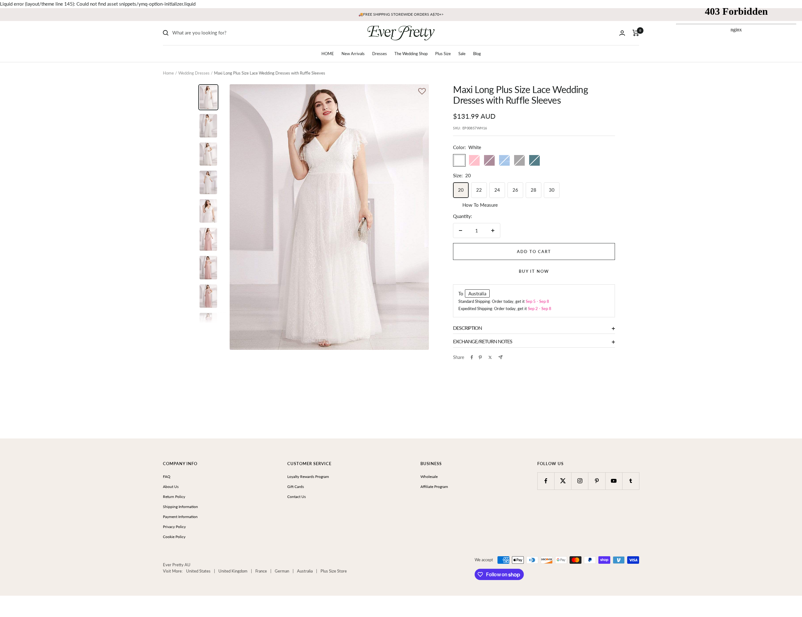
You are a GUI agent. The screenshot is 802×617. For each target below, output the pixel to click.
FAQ (166, 476)
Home (168, 72)
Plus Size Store (333, 570)
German (282, 570)
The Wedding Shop (411, 53)
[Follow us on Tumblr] (630, 481)
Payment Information (180, 516)
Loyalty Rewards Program (308, 476)
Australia (305, 570)
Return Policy (174, 496)
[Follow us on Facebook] (546, 481)
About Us (171, 486)
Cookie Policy (174, 536)
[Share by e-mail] (500, 357)
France (261, 570)
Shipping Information (180, 506)
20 (461, 190)
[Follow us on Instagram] (579, 481)
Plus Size (443, 53)
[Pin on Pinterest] (480, 357)
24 (497, 190)
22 (479, 190)
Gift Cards (295, 486)
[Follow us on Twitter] (562, 481)
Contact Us (296, 496)
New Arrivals (353, 53)
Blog (477, 53)
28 (533, 190)
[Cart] (636, 33)
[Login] (622, 33)
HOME (327, 53)
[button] (422, 91)
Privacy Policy (174, 526)
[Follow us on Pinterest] (596, 481)
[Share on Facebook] (472, 357)
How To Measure (480, 205)
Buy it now (534, 271)
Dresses (379, 53)
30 (552, 190)
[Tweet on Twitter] (490, 357)
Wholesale (429, 476)
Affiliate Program (434, 486)
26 (515, 190)
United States (198, 570)
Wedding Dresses (194, 72)
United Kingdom (232, 570)
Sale (462, 53)
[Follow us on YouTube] (613, 481)
